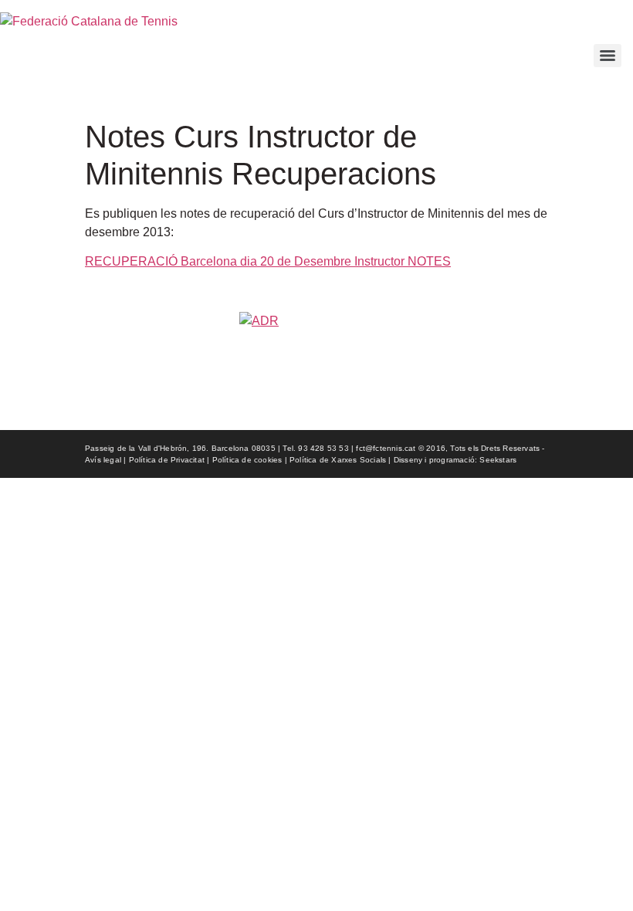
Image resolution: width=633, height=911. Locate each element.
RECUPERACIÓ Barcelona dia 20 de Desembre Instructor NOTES (268, 261)
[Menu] (607, 55)
